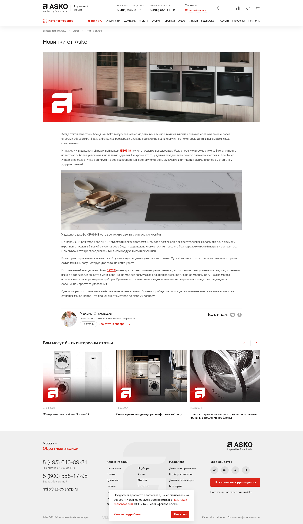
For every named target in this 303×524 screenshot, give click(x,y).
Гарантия (169, 21)
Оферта (221, 517)
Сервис (156, 21)
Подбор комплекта (181, 474)
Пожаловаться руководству (235, 482)
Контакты (254, 21)
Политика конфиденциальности (244, 517)
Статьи (193, 21)
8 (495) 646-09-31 (129, 10)
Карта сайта (208, 517)
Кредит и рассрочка (232, 21)
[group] (78, 385)
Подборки (144, 468)
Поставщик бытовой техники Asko (231, 492)
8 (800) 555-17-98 (162, 10)
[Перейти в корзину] (258, 8)
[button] (256, 343)
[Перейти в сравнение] (238, 8)
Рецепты (143, 486)
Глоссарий (175, 486)
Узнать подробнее (127, 514)
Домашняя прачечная (182, 468)
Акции (182, 21)
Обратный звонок (196, 10)
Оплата (143, 21)
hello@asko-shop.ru (60, 489)
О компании (113, 21)
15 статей (88, 324)
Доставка (130, 21)
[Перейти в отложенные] (248, 8)
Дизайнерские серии (181, 480)
